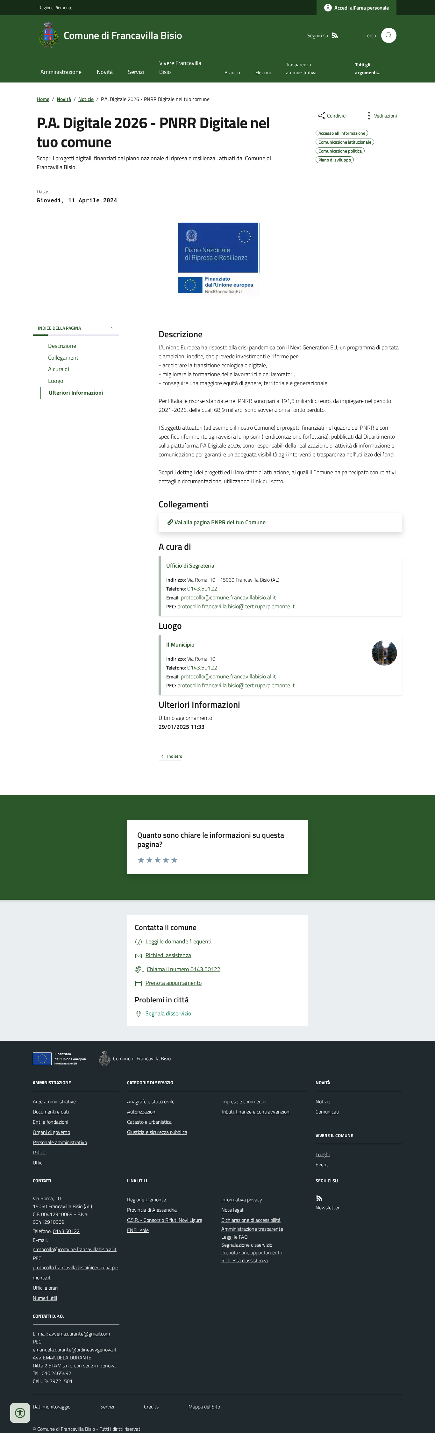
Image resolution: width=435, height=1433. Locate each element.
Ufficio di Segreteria (190, 565)
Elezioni (263, 72)
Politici (39, 1152)
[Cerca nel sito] (386, 35)
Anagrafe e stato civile (151, 1101)
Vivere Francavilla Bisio (180, 67)
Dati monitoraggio (51, 1406)
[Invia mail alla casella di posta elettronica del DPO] (79, 1334)
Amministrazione (61, 72)
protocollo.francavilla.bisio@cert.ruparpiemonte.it (236, 606)
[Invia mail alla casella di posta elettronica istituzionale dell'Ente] (75, 1249)
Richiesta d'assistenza (244, 1260)
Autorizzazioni (141, 1111)
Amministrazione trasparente (252, 1229)
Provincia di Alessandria (152, 1210)
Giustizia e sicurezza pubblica (157, 1132)
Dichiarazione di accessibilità (251, 1220)
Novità (105, 72)
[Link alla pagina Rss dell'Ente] (319, 1198)
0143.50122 (202, 588)
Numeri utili (45, 1298)
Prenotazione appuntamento (251, 1252)
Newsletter (327, 1207)
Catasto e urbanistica (149, 1122)
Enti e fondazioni (50, 1122)
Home (43, 99)
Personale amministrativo (60, 1142)
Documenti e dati (51, 1111)
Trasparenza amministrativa (301, 68)
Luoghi (323, 1154)
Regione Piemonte (55, 7)
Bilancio (232, 72)
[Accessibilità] (20, 1413)
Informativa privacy (241, 1199)
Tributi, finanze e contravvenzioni (255, 1111)
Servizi (136, 72)
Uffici (38, 1162)
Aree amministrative (54, 1101)
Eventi (322, 1164)
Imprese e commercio (243, 1101)
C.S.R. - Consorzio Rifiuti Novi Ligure (164, 1220)
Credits (151, 1406)
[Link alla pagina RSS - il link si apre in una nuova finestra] (335, 35)
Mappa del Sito (204, 1406)
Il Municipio (180, 644)
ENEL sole (138, 1230)
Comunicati (327, 1111)
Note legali (232, 1210)
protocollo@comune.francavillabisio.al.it (228, 597)
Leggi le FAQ (234, 1237)
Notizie (86, 99)
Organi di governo (51, 1132)
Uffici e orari (45, 1288)
